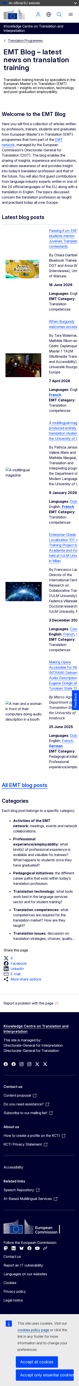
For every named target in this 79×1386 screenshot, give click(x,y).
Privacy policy (15, 1291)
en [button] (49, 14)
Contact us (12, 1256)
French (68, 634)
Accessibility (13, 1167)
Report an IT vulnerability (23, 1265)
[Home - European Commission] (14, 14)
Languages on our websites (25, 1274)
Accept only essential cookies (47, 1375)
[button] (10, 958)
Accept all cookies (37, 1362)
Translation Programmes (25, 40)
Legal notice (13, 1300)
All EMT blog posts (24, 785)
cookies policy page (33, 1330)
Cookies (10, 1283)
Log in (38, 14)
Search (59, 14)
